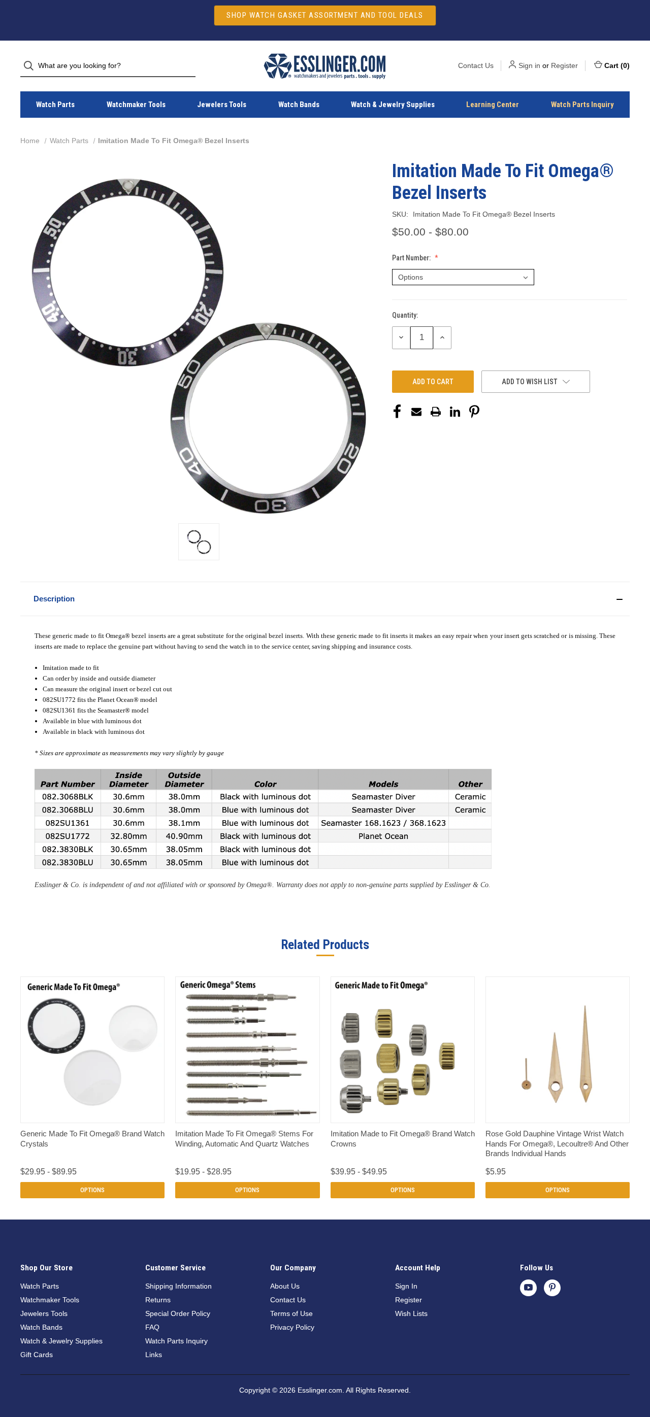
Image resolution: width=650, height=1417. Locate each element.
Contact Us (476, 65)
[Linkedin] (455, 411)
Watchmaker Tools (136, 104)
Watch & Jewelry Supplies (393, 104)
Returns (158, 1300)
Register (564, 65)
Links (153, 1355)
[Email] (416, 411)
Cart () (617, 65)
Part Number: (412, 258)
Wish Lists (411, 1313)
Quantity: (405, 315)
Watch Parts (55, 104)
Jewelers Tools (221, 104)
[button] (325, 599)
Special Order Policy (177, 1313)
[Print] (436, 411)
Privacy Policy (292, 1327)
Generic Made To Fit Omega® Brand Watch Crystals (92, 1138)
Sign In (406, 1286)
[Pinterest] (474, 411)
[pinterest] (552, 1287)
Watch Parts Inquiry (582, 104)
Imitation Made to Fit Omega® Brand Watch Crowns (403, 1138)
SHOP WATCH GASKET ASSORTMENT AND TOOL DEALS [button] (325, 15)
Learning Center (492, 104)
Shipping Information (178, 1286)
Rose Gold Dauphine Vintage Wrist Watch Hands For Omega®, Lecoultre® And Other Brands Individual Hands (557, 1143)
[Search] (31, 65)
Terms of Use (291, 1313)
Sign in (529, 65)
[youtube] (528, 1287)
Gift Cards (36, 1355)
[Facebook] (397, 411)
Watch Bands (298, 104)
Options (92, 1190)
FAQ (152, 1327)
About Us (285, 1286)
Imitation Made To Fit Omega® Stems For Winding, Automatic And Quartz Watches (244, 1138)
